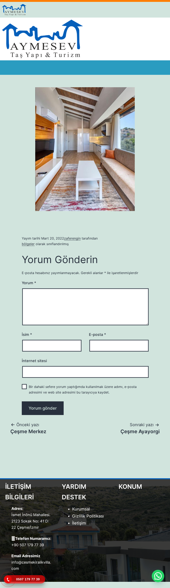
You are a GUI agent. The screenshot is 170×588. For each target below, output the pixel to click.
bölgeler (28, 244)
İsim (27, 334)
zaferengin (72, 238)
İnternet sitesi (34, 361)
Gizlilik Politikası (88, 516)
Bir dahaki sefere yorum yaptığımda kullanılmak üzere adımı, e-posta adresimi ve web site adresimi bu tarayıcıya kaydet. (83, 389)
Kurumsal (81, 509)
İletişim (79, 523)
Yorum (29, 283)
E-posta (97, 334)
